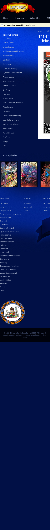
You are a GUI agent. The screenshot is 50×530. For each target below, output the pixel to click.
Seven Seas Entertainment (13, 103)
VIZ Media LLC (8, 133)
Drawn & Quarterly (10, 68)
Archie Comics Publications (13, 51)
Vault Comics (8, 128)
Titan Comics (8, 107)
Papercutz (7, 94)
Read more (30, 25)
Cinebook (6, 60)
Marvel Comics (8, 43)
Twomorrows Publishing (12, 116)
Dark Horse (7, 64)
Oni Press (6, 90)
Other (5, 146)
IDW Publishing (8, 81)
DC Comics (7, 38)
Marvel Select (29, 207)
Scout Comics (8, 98)
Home (5, 18)
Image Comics (8, 47)
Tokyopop (6, 111)
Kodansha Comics (10, 85)
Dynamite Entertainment (12, 73)
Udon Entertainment (10, 120)
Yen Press (6, 137)
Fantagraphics (8, 77)
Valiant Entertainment (11, 124)
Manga (5, 141)
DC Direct (27, 204)
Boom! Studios (8, 55)
